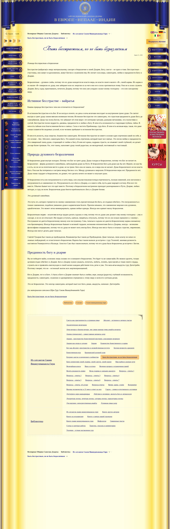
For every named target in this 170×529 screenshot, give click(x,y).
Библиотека (37, 421)
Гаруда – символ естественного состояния (121, 389)
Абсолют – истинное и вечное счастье (117, 320)
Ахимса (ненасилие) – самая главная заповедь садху (85, 334)
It (159, 36)
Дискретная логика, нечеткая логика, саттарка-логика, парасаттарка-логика (94, 399)
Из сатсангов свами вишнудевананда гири (82, 412)
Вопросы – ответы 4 (111, 376)
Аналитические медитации (76, 325)
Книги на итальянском (74, 417)
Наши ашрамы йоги (12, 69)
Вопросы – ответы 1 (126, 371)
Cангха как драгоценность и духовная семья (82, 320)
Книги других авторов (110, 412)
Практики (12, 55)
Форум (157, 91)
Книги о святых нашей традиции (99, 417)
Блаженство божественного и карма (114, 343)
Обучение (12, 111)
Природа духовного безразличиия (51, 154)
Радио (157, 105)
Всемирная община (12, 83)
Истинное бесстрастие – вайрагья (51, 101)
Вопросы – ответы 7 (111, 380)
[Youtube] (6, 41)
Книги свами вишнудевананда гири (79, 421)
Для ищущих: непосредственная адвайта (81, 403)
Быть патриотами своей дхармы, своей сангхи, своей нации (89, 362)
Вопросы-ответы (98, 385)
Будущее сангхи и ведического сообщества (82, 357)
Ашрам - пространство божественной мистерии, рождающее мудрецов (93, 339)
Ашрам (94, 343)
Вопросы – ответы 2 (73, 376)
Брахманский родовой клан (95, 353)
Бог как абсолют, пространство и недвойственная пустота (88, 348)
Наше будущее (12, 97)
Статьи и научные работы (75, 426)
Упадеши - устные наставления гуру (80, 430)
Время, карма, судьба (116, 385)
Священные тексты (117, 421)
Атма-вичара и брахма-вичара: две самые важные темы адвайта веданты (93, 330)
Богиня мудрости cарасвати (124, 348)
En (156, 32)
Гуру (12, 76)
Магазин (157, 56)
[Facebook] (15, 41)
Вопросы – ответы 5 (73, 380)
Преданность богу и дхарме (47, 252)
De (164, 32)
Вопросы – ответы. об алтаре (77, 385)
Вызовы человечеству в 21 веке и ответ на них (84, 389)
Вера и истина (90, 366)
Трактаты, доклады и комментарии (102, 426)
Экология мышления (12, 90)
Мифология (101, 421)
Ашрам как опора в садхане (76, 343)
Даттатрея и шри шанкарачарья (78, 394)
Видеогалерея (157, 50)
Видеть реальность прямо (75, 371)
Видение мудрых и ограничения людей (114, 366)
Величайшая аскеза (73, 366)
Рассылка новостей (157, 98)
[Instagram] (19, 41)
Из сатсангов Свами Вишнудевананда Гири (43, 362)
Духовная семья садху (109, 403)
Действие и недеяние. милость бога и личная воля (113, 394)
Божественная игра (73, 353)
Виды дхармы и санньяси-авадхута (102, 371)
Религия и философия (12, 62)
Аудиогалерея (157, 70)
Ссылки (157, 84)
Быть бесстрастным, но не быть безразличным (47, 296)
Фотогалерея (157, 77)
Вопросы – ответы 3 (92, 376)
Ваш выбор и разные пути (125, 362)
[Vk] (10, 41)
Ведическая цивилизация (12, 104)
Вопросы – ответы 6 (92, 380)
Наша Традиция (12, 48)
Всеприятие (132, 385)
